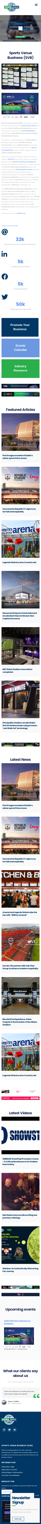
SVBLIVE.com (21, 213)
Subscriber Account (9, 1469)
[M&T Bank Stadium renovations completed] (20, 646)
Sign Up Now (6, 37)
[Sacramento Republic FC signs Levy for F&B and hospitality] (20, 485)
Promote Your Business (10, 1475)
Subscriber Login (7, 1467)
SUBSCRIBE (7, 1492)
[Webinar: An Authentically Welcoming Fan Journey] (20, 1245)
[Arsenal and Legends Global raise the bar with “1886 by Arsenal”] (20, 889)
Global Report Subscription (12, 1472)
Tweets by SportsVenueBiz (9, 226)
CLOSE (37, 1495)
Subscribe (18, 1519)
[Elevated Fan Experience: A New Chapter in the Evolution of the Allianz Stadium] (20, 996)
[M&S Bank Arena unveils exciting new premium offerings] (20, 1191)
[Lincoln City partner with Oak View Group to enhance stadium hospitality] (20, 942)
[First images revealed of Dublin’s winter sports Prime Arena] (20, 432)
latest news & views (29, 126)
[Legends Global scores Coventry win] (20, 539)
